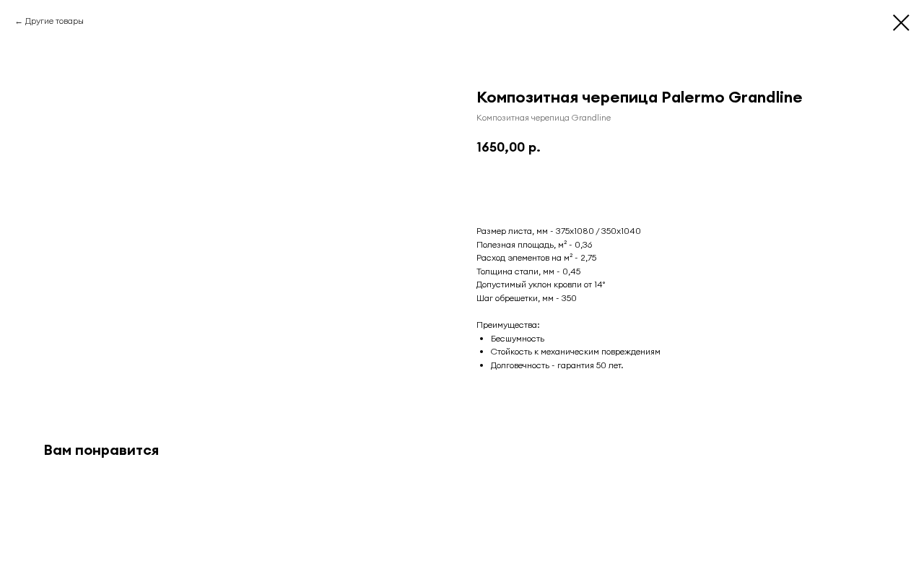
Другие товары (54, 20)
